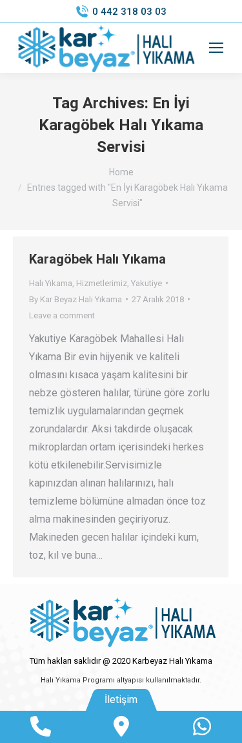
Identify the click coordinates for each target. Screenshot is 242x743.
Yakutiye (146, 283)
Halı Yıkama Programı (78, 680)
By (75, 299)
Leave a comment (62, 315)
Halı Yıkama (50, 283)
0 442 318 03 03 (129, 11)
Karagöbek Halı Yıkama (97, 259)
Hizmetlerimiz (101, 283)
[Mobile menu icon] (216, 48)
